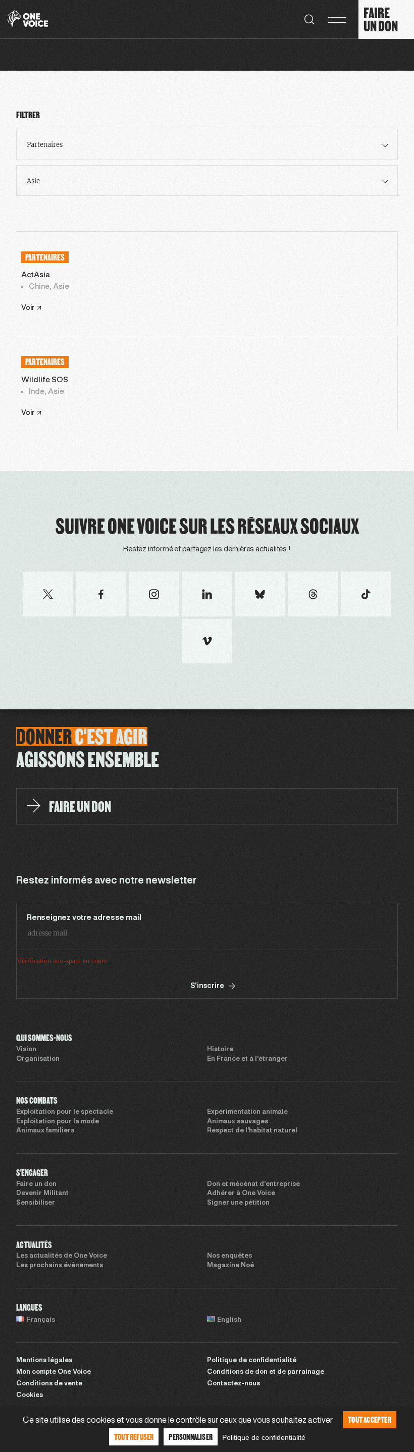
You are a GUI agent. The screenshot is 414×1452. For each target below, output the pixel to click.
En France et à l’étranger (247, 1059)
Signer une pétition (238, 1203)
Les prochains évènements (59, 1266)
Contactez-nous (233, 1384)
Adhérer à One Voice (241, 1193)
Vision (26, 1050)
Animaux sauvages (237, 1122)
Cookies (29, 1395)
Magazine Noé (230, 1266)
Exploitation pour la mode (57, 1122)
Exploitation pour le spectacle (64, 1112)
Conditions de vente (49, 1384)
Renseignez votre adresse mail (84, 917)
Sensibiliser (35, 1203)
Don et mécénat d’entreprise (253, 1184)
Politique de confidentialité (251, 1361)
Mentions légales (44, 1361)
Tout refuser (133, 1436)
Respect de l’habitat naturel (252, 1131)
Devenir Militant (42, 1193)
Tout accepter (369, 1419)
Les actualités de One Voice (61, 1256)
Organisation (38, 1059)
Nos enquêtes (229, 1256)
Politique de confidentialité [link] (263, 1437)
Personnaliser (191, 1436)
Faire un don (36, 1184)
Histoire (220, 1050)
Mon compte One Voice (53, 1372)
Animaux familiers (45, 1131)
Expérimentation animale (247, 1112)
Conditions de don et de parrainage (265, 1372)
